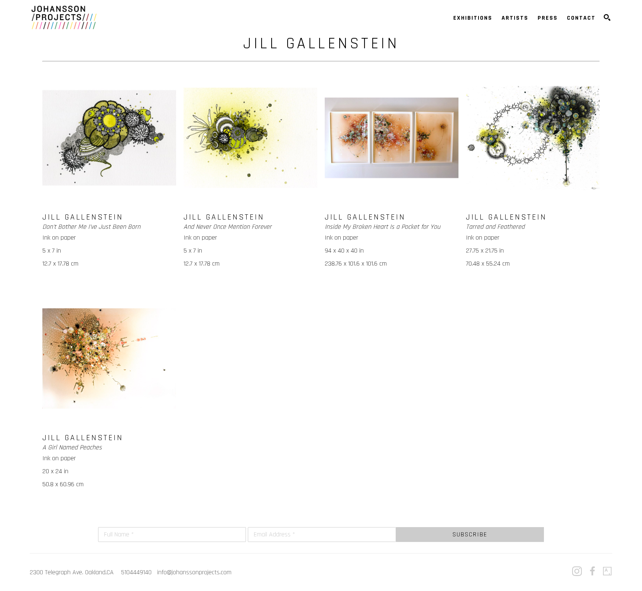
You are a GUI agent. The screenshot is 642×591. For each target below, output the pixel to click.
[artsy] (607, 571)
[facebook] (592, 571)
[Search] (607, 17)
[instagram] (577, 571)
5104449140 (136, 572)
